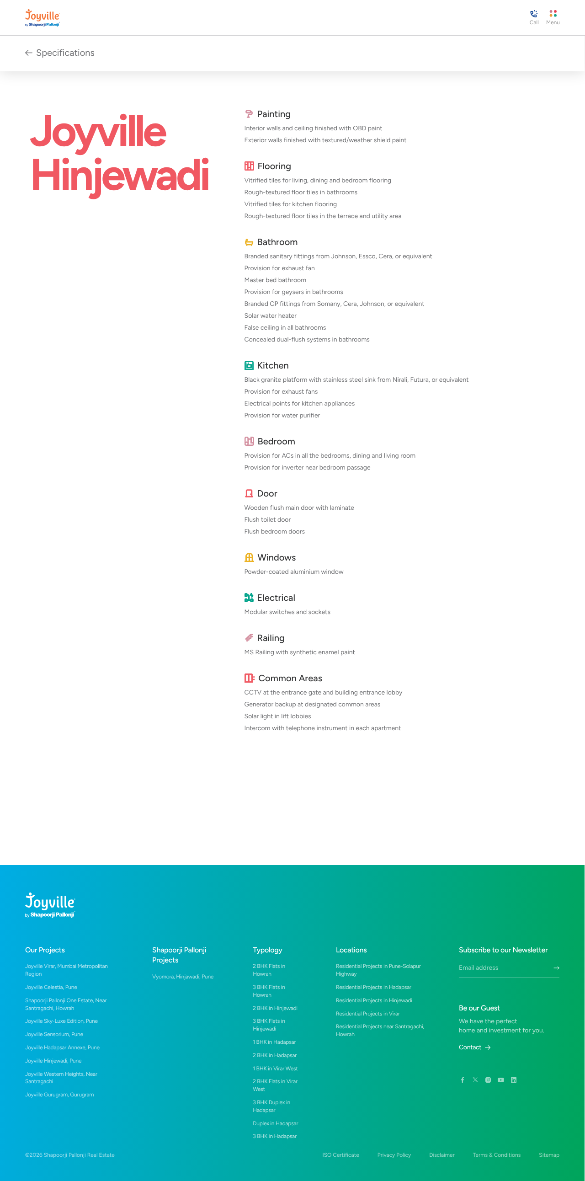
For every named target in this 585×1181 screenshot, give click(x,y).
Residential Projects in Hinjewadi (374, 1000)
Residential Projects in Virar (368, 1013)
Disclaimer (442, 1155)
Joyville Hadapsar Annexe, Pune (62, 1047)
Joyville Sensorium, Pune (54, 1034)
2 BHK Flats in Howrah (269, 970)
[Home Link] (42, 18)
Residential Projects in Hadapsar (373, 987)
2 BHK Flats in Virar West (275, 1085)
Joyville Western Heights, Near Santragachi (61, 1078)
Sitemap (549, 1155)
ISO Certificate (340, 1155)
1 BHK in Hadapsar (274, 1042)
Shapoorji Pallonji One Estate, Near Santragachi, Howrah (65, 1004)
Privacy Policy (394, 1155)
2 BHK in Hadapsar (275, 1055)
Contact (470, 1047)
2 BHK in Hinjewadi (275, 1008)
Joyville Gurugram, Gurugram (59, 1094)
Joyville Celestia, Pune (51, 987)
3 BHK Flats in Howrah (269, 991)
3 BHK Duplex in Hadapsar (271, 1106)
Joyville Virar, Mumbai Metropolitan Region (66, 970)
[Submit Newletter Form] (556, 968)
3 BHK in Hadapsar (275, 1136)
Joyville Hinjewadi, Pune (53, 1061)
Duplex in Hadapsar (275, 1123)
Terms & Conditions (497, 1155)
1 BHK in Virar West (275, 1068)
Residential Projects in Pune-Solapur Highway (378, 970)
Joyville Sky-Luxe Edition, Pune (61, 1021)
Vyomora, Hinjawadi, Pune (182, 976)
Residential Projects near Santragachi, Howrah (380, 1030)
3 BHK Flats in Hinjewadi (269, 1025)
